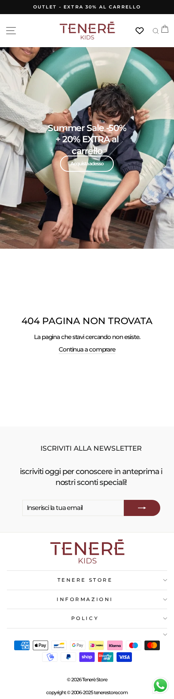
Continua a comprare (87, 349)
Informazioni (85, 599)
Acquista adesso (86, 163)
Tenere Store (84, 580)
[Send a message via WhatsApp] (160, 685)
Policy (85, 618)
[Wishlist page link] (144, 31)
